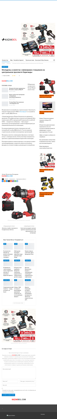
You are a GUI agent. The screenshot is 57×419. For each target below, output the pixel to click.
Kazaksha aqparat (18, 60)
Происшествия (30, 60)
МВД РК (6, 179)
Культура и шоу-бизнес (42, 60)
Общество (6, 260)
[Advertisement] (28, 10)
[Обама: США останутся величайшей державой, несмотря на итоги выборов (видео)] (19, 282)
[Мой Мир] (7, 181)
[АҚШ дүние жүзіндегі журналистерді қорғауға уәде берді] (19, 246)
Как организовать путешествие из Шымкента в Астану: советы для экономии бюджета (47, 141)
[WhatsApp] (15, 181)
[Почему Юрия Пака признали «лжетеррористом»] (5, 103)
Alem (16, 243)
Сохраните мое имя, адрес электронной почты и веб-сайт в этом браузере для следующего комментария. (19, 391)
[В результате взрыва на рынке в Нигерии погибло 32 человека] (8, 246)
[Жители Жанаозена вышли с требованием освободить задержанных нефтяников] (29, 263)
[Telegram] (17, 181)
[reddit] (11, 181)
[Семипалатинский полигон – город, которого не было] (8, 282)
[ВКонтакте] (3, 181)
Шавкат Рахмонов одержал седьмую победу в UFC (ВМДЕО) (46, 120)
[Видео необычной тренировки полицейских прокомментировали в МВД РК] (5, 96)
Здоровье (27, 280)
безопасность (12, 179)
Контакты (43, 414)
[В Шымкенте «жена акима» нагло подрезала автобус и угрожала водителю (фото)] (8, 263)
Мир (11, 60)
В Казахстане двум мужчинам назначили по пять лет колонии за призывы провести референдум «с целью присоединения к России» (47, 128)
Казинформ (23, 111)
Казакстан (5, 60)
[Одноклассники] (5, 181)
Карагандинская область (21, 179)
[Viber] (13, 181)
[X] (9, 181)
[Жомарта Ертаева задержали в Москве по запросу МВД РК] (5, 90)
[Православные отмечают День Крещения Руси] (29, 246)
